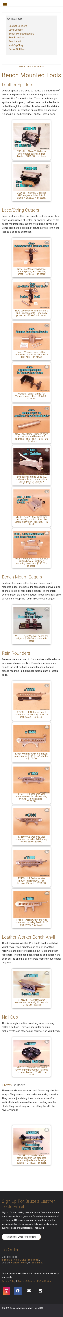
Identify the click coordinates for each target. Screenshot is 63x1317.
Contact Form (19, 1262)
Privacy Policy (8, 1281)
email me (36, 1262)
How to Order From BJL (31, 66)
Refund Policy (44, 1281)
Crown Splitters (17, 49)
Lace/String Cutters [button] (20, 210)
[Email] (29, 1291)
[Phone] (40, 1291)
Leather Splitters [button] (17, 84)
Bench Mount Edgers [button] (22, 577)
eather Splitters (18, 25)
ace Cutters (16, 29)
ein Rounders (17, 37)
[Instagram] (6, 1291)
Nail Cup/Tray (16, 45)
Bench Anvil (15, 41)
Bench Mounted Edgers (21, 33)
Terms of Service (26, 1281)
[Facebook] (18, 1291)
